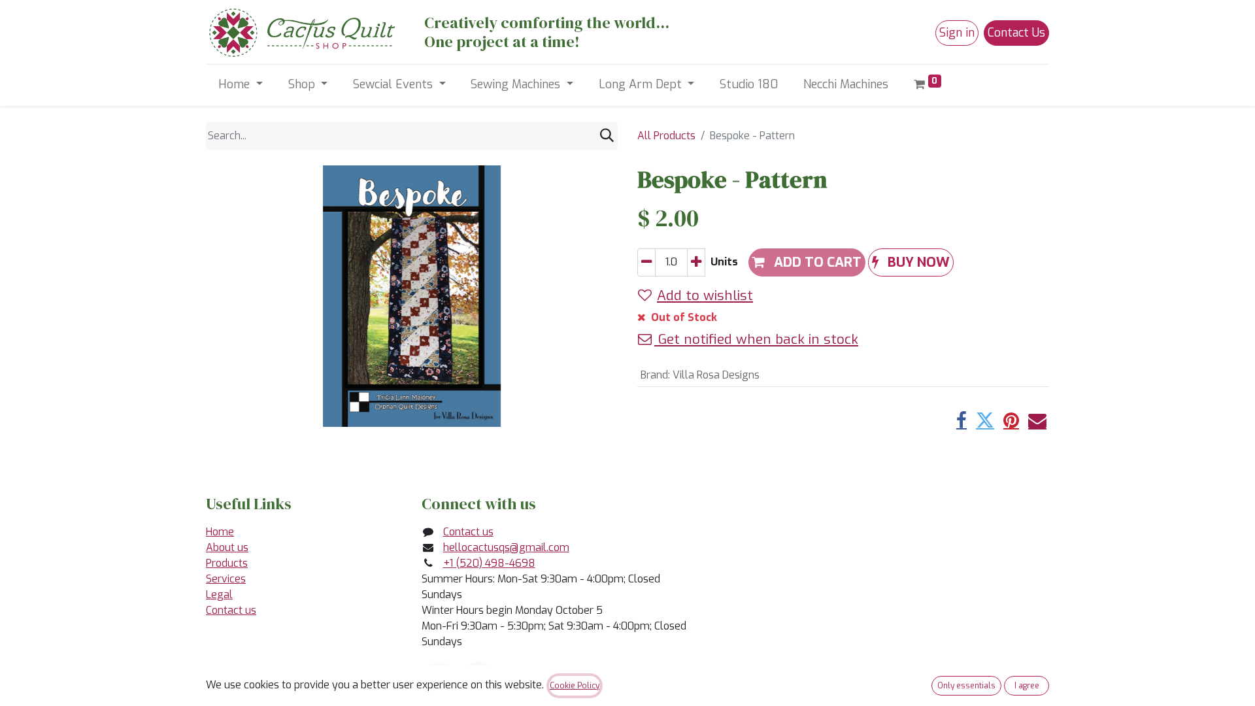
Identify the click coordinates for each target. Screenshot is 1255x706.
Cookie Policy (574, 686)
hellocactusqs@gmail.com (506, 547)
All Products (666, 136)
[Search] (607, 136)
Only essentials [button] (966, 686)
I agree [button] (1026, 686)
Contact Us (1016, 33)
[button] (911, 262)
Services (226, 579)
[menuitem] (749, 84)
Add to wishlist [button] (705, 295)
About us (227, 547)
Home (220, 532)
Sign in (957, 33)
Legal (219, 594)
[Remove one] (646, 262)
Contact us (231, 610)
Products (227, 563)
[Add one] (696, 262)
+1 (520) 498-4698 (489, 563)
